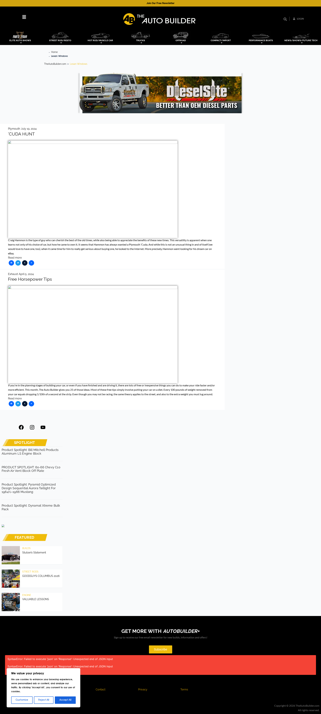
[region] (43, 687)
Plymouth (14, 128)
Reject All (43, 700)
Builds (26, 548)
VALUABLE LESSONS (35, 599)
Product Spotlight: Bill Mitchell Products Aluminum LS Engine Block (30, 451)
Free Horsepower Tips (30, 279)
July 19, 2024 (29, 128)
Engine (26, 595)
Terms (184, 689)
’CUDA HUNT (21, 133)
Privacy (142, 689)
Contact (100, 689)
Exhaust (13, 274)
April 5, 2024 (26, 274)
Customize (22, 700)
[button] (24, 17)
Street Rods (30, 571)
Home (54, 52)
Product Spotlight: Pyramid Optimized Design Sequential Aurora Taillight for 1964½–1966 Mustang (29, 488)
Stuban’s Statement (34, 552)
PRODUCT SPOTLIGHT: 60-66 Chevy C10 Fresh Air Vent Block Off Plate (31, 469)
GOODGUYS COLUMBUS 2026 (41, 576)
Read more (15, 257)
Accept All (65, 700)
